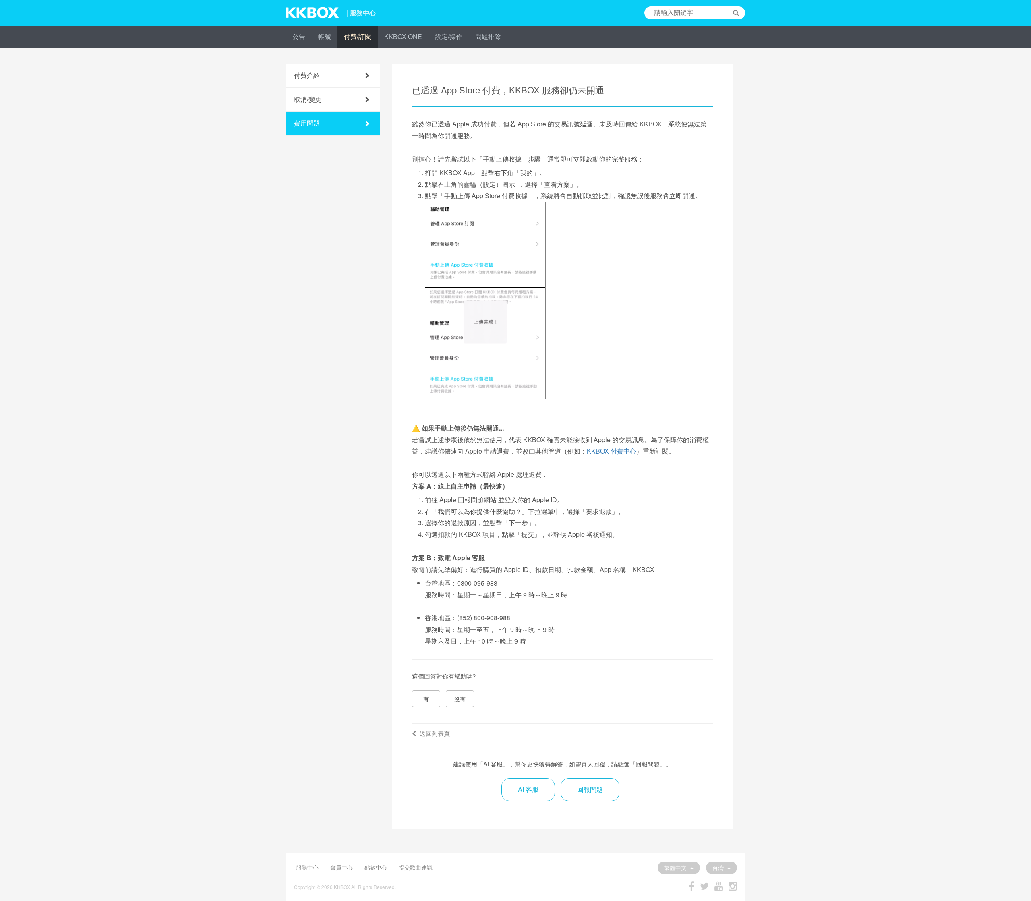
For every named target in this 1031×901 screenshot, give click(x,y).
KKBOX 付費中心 (611, 451)
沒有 (460, 699)
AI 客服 (528, 789)
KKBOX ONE (403, 36)
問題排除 (488, 36)
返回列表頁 (435, 733)
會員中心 (341, 867)
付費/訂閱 (357, 36)
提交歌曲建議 (416, 867)
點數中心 (375, 867)
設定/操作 (448, 36)
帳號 (324, 36)
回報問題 (590, 789)
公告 (298, 36)
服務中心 (307, 867)
